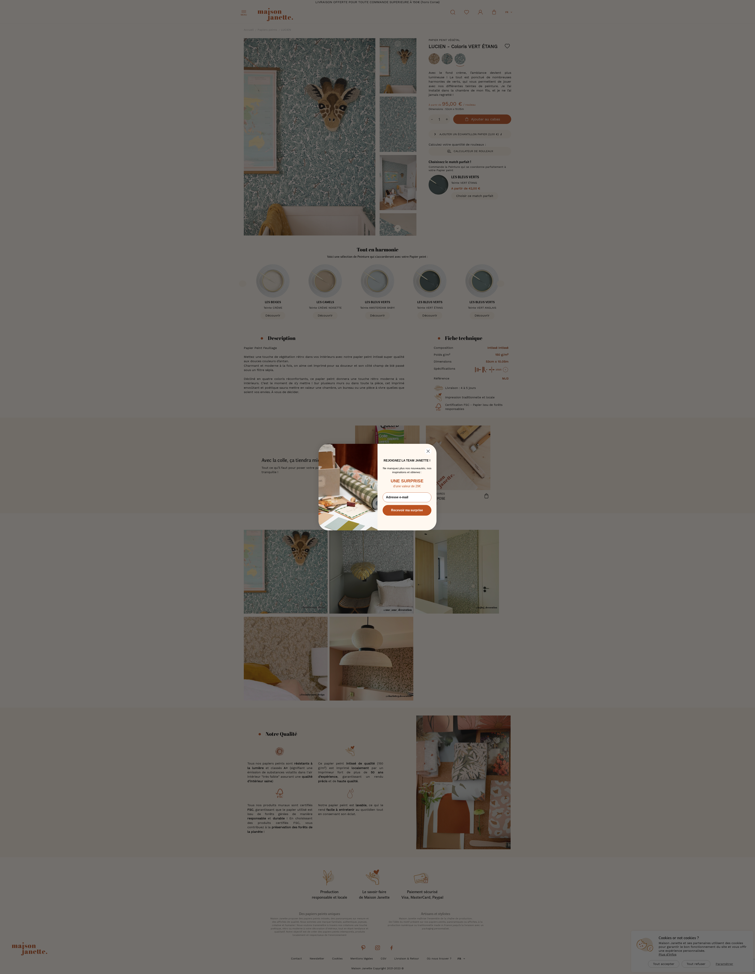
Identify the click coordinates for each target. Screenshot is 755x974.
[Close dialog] (428, 451)
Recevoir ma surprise (407, 510)
